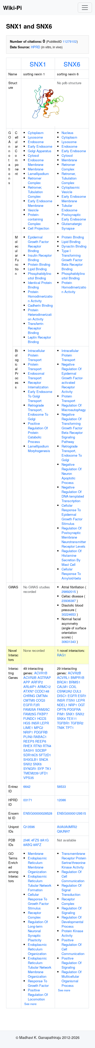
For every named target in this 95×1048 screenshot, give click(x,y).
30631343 (69, 641)
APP (26, 682)
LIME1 (28, 727)
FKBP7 (42, 713)
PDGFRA (74, 709)
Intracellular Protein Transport (36, 355)
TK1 (48, 768)
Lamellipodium (38, 173)
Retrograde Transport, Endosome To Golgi (38, 412)
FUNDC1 (29, 718)
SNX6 (72, 63)
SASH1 (28, 750)
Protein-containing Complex (35, 219)
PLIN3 (27, 736)
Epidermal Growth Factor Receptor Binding (38, 244)
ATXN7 (28, 691)
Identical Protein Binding (40, 284)
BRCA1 (62, 682)
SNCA (43, 759)
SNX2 (27, 764)
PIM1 (61, 713)
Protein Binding (39, 264)
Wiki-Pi (12, 7)
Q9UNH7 (63, 831)
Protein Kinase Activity (72, 933)
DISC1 (62, 695)
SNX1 (38, 63)
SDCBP (41, 750)
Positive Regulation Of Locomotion (38, 994)
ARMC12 (44, 686)
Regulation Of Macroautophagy (74, 407)
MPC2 (38, 727)
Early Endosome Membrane (40, 203)
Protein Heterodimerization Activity (40, 314)
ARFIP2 (37, 682)
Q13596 (29, 826)
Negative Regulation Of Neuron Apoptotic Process (72, 473)
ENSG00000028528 (37, 813)
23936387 (69, 600)
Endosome (36, 141)
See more (30, 1004)
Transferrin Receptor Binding (35, 328)
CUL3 (77, 691)
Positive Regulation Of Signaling (72, 963)
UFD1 (44, 773)
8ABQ (27, 844)
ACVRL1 (63, 677)
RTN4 (47, 745)
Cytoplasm (36, 132)
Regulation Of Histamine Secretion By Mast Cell (72, 557)
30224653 (69, 614)
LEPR (44, 723)
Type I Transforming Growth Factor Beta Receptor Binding (72, 259)
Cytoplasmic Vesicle (71, 189)
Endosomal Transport (36, 375)
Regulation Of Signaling (72, 910)
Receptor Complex (34, 915)
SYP (40, 768)
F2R (36, 704)
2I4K (26, 840)
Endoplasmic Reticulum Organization (37, 949)
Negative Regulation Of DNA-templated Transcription (73, 494)
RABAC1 (40, 736)
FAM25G (29, 713)
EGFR (27, 704)
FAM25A (29, 709)
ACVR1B (40, 673)
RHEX (27, 745)
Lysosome (35, 137)
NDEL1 (62, 704)
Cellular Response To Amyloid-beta (71, 574)
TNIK (61, 727)
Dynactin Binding (74, 246)
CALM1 (62, 686)
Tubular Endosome (69, 207)
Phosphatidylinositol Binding (39, 275)
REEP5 (28, 741)
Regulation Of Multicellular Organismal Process (72, 978)
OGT (81, 704)
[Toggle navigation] (85, 8)
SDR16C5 (30, 754)
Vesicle (33, 210)
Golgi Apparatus (39, 150)
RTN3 (37, 745)
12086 (61, 799)
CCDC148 (42, 691)
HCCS (41, 718)
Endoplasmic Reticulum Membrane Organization (37, 865)
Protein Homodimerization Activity (40, 296)
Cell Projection (38, 228)
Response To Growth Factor (38, 983)
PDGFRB (41, 732)
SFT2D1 (45, 754)
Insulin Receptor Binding (40, 257)
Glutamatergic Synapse (72, 226)
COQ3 (40, 700)
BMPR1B (77, 677)
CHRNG (29, 695)
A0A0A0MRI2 (67, 826)
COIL (73, 686)
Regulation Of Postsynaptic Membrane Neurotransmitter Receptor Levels (74, 537)
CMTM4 (42, 695)
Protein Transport (35, 366)
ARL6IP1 (29, 686)
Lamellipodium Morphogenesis (39, 448)
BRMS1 (74, 682)
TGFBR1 (63, 723)
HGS (26, 723)
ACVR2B (29, 677)
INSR (35, 723)
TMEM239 (31, 773)
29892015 (69, 591)
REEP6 (40, 741)
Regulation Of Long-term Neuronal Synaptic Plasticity (38, 930)
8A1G (44, 840)
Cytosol (33, 155)
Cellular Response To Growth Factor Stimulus (38, 901)
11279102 (70, 41)
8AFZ (37, 844)
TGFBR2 (77, 723)
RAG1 (61, 655)
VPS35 (28, 777)
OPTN (61, 709)
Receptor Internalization (38, 384)
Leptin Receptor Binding (39, 339)
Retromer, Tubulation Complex (35, 192)
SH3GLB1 (30, 759)
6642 (26, 786)
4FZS (35, 840)
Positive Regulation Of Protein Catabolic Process (38, 432)
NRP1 (72, 704)
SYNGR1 (29, 768)
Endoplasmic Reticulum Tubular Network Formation (39, 883)
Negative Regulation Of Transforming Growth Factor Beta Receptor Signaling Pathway (72, 428)
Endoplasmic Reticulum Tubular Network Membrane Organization (39, 967)
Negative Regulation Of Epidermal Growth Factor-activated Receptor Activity (72, 378)
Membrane (35, 169)
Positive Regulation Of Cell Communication (73, 947)
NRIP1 (28, 732)
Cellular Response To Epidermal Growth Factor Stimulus (72, 514)
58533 (61, 786)
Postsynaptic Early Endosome (74, 216)
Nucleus (67, 132)
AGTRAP (44, 677)
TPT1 (70, 727)
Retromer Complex (34, 180)
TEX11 (72, 718)
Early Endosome (40, 146)
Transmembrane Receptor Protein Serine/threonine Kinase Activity (74, 860)
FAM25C (43, 709)
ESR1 (82, 695)
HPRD (35, 46)
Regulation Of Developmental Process (72, 922)
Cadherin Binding (40, 305)
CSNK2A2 (64, 691)
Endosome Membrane (36, 162)
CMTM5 (29, 700)
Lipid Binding (37, 268)
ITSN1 (70, 700)
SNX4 (61, 718)
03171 (27, 799)
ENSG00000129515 (71, 813)
